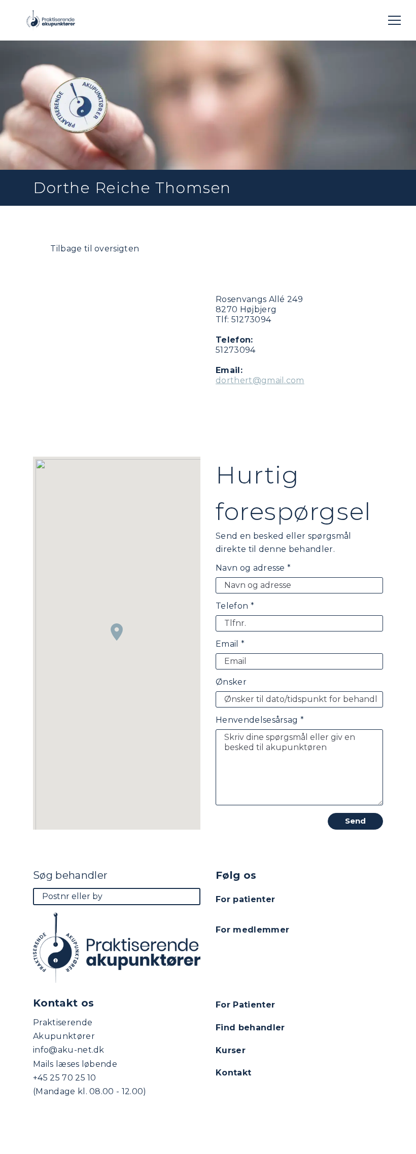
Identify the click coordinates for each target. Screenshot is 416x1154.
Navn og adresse (253, 568)
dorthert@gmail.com (260, 380)
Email (230, 644)
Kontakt (233, 1072)
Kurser (231, 1050)
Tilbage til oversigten (93, 248)
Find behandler (250, 1027)
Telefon (235, 606)
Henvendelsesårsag (260, 720)
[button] (116, 632)
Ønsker (231, 682)
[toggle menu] (394, 20)
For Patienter (245, 1005)
